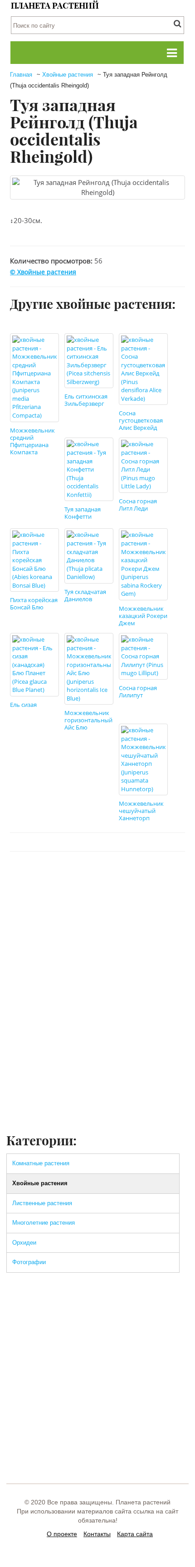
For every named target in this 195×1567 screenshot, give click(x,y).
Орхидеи (24, 1242)
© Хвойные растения (43, 272)
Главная (21, 74)
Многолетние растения (43, 1222)
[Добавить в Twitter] (88, 878)
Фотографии (29, 1262)
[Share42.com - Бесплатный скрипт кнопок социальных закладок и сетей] (174, 878)
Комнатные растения (40, 1163)
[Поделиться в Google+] (140, 878)
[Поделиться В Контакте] (71, 878)
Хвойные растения (67, 74)
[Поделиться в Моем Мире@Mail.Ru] (157, 878)
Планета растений (55, 5)
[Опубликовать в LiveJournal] (123, 878)
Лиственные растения (42, 1203)
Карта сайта (135, 1534)
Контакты (97, 1534)
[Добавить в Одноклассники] (105, 878)
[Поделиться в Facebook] (54, 878)
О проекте (62, 1534)
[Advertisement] (97, 1029)
